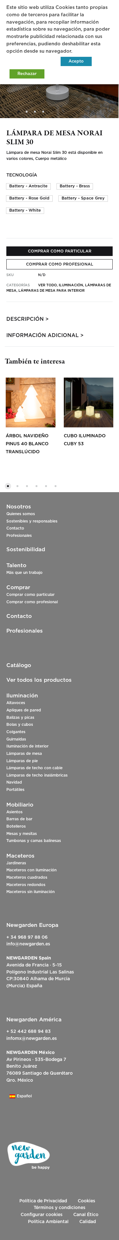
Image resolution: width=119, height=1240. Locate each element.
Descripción (25, 319)
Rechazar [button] (26, 74)
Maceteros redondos (25, 885)
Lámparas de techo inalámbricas (37, 775)
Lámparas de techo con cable (34, 768)
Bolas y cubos (19, 724)
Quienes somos (20, 514)
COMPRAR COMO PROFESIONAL (59, 264)
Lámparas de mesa (24, 753)
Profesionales (19, 535)
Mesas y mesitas (21, 834)
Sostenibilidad (25, 549)
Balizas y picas (20, 717)
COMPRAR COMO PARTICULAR (59, 251)
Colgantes (15, 732)
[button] (28, 186)
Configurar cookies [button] (42, 1215)
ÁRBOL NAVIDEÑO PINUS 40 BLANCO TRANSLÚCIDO (27, 444)
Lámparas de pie (22, 761)
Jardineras (16, 863)
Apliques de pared (23, 710)
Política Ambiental (48, 1222)
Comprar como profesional (32, 602)
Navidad (14, 782)
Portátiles (15, 790)
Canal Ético (85, 1215)
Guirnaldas (16, 739)
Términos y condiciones (59, 1208)
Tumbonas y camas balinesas (33, 841)
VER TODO (47, 285)
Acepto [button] (76, 61)
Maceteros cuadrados (26, 877)
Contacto (15, 528)
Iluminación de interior (27, 746)
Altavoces (15, 703)
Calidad (87, 1222)
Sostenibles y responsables (31, 521)
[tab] (59, 319)
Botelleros (16, 826)
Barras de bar (19, 819)
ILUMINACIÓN (71, 285)
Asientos (14, 812)
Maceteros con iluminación (31, 870)
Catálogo (18, 665)
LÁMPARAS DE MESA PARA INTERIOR (51, 290)
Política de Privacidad (43, 1201)
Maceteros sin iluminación (30, 892)
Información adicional (42, 335)
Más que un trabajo (24, 573)
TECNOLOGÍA (21, 175)
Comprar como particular (30, 595)
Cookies (86, 1201)
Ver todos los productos (39, 680)
